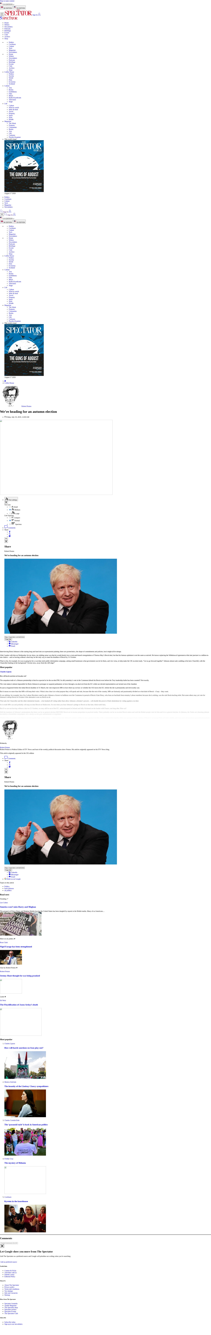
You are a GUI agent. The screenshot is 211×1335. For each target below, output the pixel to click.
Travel (11, 111)
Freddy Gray (8, 1159)
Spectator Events (10, 1311)
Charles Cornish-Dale (11, 1120)
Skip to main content (7, 1)
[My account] (39, 15)
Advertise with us (10, 1273)
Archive (7, 37)
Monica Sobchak (10, 1082)
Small (16, 507)
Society (11, 76)
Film (10, 94)
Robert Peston (5, 747)
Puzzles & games (15, 137)
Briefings (7, 31)
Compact (17, 518)
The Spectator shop (11, 1307)
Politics (11, 42)
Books (11, 90)
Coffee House (9, 72)
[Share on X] (10, 534)
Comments (11, 528)
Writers (6, 25)
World (11, 78)
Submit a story (9, 1274)
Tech (10, 48)
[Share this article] (6, 538)
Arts (10, 88)
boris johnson (9, 888)
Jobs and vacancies (11, 1293)
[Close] (2, 1246)
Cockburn (12, 44)
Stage (11, 102)
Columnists (13, 127)
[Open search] (1, 212)
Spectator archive (10, 1309)
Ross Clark (4, 942)
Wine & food (13, 109)
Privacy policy (9, 1287)
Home (6, 23)
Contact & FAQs (10, 1271)
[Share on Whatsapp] (10, 536)
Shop (6, 39)
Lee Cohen (4, 903)
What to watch (14, 107)
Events (6, 33)
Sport (11, 115)
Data (10, 80)
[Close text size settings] (6, 502)
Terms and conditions (11, 1289)
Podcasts (7, 29)
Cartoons (12, 135)
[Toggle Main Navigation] (2, 14)
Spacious (18, 524)
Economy (12, 82)
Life (5, 104)
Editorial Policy (9, 1276)
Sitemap (7, 1295)
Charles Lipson (5, 672)
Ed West (3, 1000)
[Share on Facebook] (10, 532)
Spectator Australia (10, 1303)
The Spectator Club (11, 1313)
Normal (17, 520)
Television (12, 100)
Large (17, 513)
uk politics (8, 890)
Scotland (12, 84)
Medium (17, 510)
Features (12, 125)
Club (6, 35)
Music (11, 96)
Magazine (12, 50)
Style (10, 117)
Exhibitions (13, 92)
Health (11, 119)
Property (12, 113)
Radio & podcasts (15, 98)
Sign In (34, 15)
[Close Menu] (2, 214)
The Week (12, 123)
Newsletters (8, 27)
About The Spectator (11, 1285)
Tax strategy (8, 1291)
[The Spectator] (18, 15)
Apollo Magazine (10, 1305)
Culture (11, 46)
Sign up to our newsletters (13, 1324)
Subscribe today (9, 1322)
